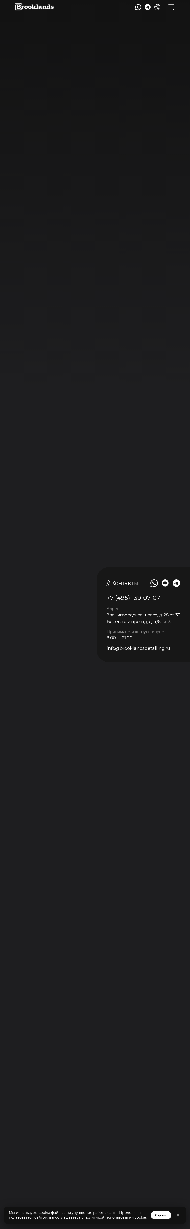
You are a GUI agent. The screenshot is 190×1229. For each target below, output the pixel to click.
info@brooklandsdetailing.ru (138, 648)
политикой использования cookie (115, 1217)
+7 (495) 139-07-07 (133, 597)
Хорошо (161, 1215)
